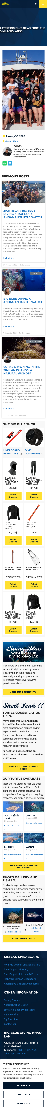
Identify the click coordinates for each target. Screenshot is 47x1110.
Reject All (23, 1103)
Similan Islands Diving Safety (19, 1009)
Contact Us (10, 1023)
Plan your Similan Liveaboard (20, 978)
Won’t (30, 847)
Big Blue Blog (11, 1014)
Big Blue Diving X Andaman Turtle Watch (22, 300)
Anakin (9, 847)
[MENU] (43, 4)
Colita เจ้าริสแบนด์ (11, 817)
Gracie (30, 815)
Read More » (8, 258)
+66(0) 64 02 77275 (27, 1049)
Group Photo (12, 141)
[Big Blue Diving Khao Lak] (5, 4)
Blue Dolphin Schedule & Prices (21, 974)
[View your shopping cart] (35, 4)
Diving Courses (12, 1000)
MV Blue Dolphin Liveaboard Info (22, 964)
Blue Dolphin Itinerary (16, 969)
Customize (23, 1094)
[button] (4, 163)
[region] (23, 1084)
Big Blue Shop (11, 1019)
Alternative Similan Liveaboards (21, 983)
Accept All (23, 1085)
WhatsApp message (14, 1053)
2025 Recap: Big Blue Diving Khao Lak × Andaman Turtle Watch (22, 214)
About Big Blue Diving (16, 1004)
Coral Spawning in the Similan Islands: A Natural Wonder (21, 370)
